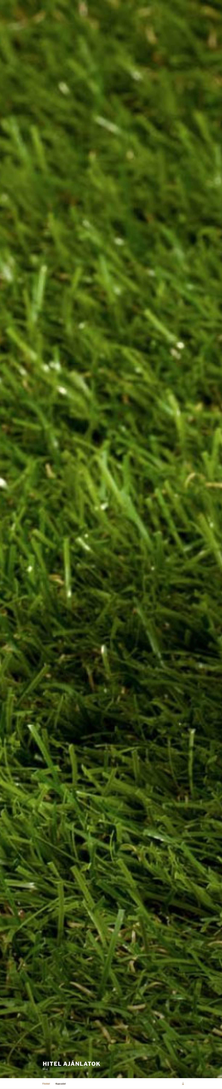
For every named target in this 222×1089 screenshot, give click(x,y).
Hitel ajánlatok (72, 1063)
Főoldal (46, 1083)
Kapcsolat (61, 1083)
